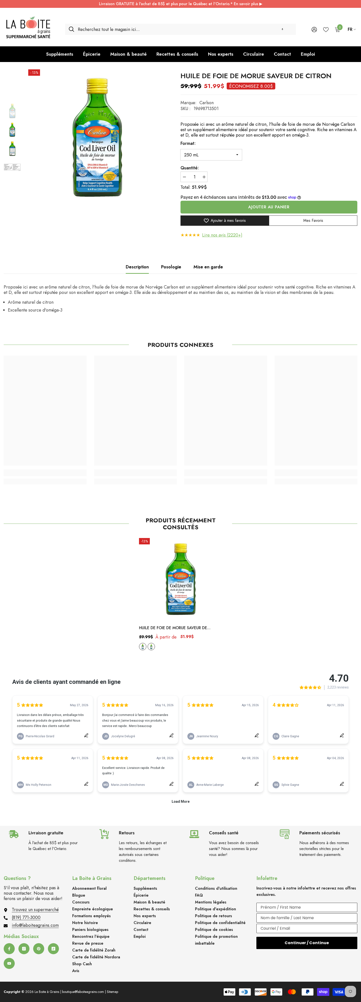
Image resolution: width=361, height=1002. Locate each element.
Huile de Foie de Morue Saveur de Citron (173, 628)
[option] (97, 138)
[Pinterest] (38, 948)
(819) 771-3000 (26, 917)
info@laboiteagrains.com (35, 925)
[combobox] (185, 29)
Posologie (171, 267)
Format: (188, 143)
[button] (282, 29)
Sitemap (112, 991)
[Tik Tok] (53, 948)
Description (137, 267)
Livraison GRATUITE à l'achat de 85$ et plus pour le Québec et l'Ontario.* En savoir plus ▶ (180, 4)
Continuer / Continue (307, 943)
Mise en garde (208, 267)
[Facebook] (9, 948)
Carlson (206, 103)
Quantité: (189, 168)
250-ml (142, 646)
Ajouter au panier (269, 207)
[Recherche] (180, 29)
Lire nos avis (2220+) (222, 235)
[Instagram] (23, 948)
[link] (45, 472)
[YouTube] (9, 963)
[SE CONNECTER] (314, 29)
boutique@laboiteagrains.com (83, 991)
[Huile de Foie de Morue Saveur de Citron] (180, 579)
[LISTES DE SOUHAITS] (326, 29)
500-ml (151, 646)
